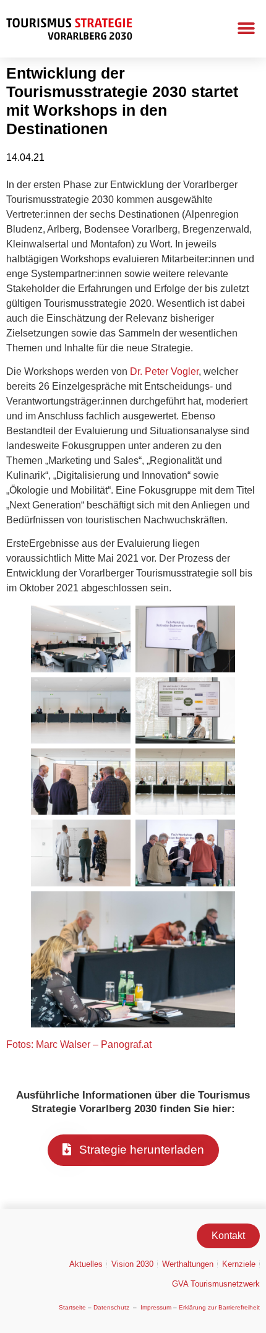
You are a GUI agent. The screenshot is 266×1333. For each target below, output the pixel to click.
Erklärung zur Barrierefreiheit (219, 1307)
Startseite (72, 1307)
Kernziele (238, 1264)
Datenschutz (111, 1307)
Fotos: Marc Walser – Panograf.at (79, 1044)
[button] (246, 29)
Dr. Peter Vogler (164, 371)
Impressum (155, 1307)
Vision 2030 (132, 1264)
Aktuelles (86, 1264)
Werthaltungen (187, 1264)
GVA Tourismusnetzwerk (216, 1283)
